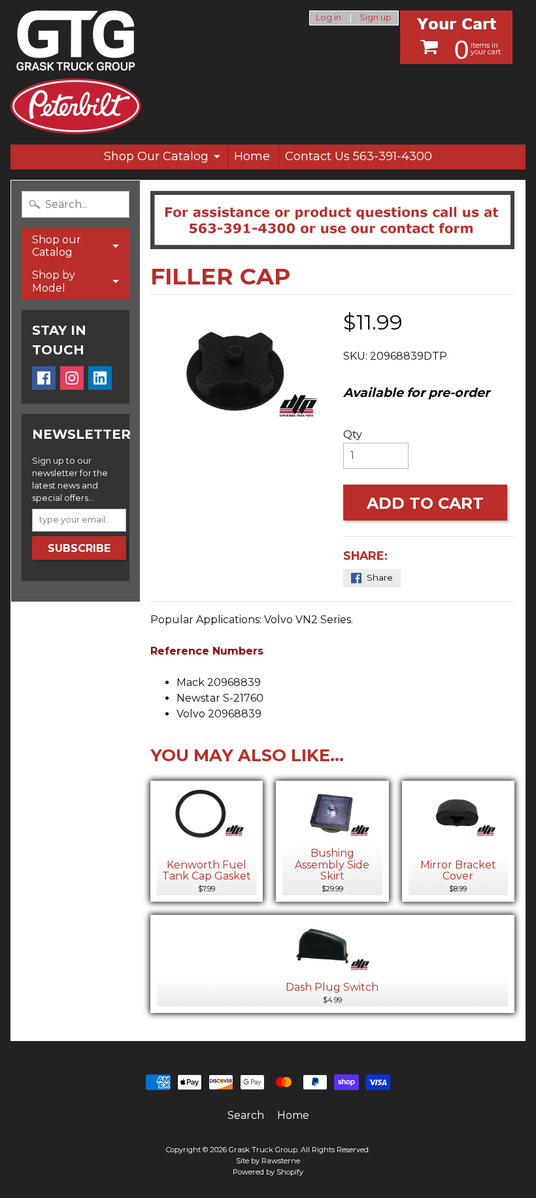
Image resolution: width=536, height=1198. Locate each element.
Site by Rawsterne (268, 1160)
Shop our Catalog (56, 245)
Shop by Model (53, 281)
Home (252, 156)
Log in (328, 18)
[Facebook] (44, 378)
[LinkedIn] (100, 378)
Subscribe (79, 548)
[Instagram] (72, 378)
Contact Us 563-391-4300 (358, 156)
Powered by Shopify (268, 1171)
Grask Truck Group (263, 1149)
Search (245, 1115)
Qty (352, 434)
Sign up (376, 18)
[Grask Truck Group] (75, 72)
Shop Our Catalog (156, 156)
